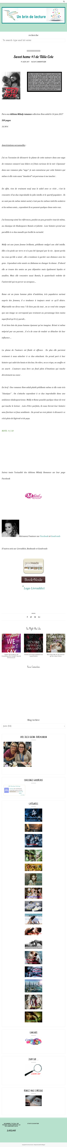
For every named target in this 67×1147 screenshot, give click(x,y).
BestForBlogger (42, 1144)
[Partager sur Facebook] (28, 617)
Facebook (44, 536)
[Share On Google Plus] (39, 617)
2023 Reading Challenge (14, 786)
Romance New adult (33, 51)
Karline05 (12, 788)
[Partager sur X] (32, 617)
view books (22, 794)
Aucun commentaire (38, 62)
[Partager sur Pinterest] (36, 617)
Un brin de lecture (29, 1144)
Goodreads (56, 536)
